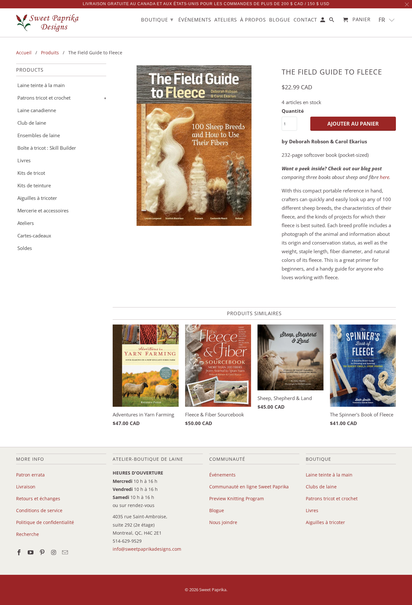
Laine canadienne (36, 110)
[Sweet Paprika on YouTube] (31, 552)
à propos (253, 20)
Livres (24, 160)
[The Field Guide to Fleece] (194, 145)
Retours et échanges (38, 498)
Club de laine (31, 123)
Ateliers (25, 223)
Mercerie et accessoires (43, 210)
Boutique (157, 19)
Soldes (24, 248)
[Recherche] (332, 21)
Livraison (25, 487)
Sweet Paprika (212, 589)
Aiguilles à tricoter (37, 198)
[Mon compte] (323, 21)
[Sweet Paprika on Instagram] (54, 552)
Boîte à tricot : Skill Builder (46, 148)
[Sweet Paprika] (48, 22)
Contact (305, 20)
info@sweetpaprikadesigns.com (147, 549)
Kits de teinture (34, 185)
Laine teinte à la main (41, 85)
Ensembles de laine (38, 135)
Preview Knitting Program (236, 498)
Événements (222, 475)
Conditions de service (39, 510)
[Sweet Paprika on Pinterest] (42, 552)
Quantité (293, 111)
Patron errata (30, 475)
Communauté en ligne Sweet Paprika (249, 487)
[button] (387, 19)
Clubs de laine (321, 487)
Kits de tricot (31, 173)
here (384, 177)
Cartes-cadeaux (34, 235)
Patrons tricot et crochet (43, 97)
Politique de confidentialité (45, 522)
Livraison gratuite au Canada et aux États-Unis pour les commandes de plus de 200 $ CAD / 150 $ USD (206, 4)
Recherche (27, 534)
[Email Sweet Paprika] (65, 552)
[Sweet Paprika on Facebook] (19, 552)
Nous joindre (223, 522)
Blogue (216, 510)
